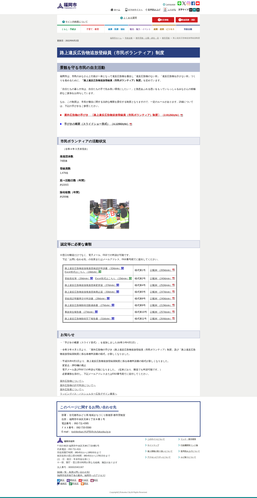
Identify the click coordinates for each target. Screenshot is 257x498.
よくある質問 (130, 18)
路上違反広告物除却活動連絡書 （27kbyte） (88, 305)
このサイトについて (156, 439)
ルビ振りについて (188, 457)
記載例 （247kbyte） (161, 292)
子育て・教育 (92, 29)
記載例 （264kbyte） (161, 318)
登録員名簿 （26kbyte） (77, 278)
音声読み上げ (154, 9)
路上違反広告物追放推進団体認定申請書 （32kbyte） (93, 268)
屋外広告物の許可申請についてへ (78, 385)
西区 (86, 483)
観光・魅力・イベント (140, 29)
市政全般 (188, 29)
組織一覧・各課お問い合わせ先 (73, 472)
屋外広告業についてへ (72, 389)
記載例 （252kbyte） (161, 285)
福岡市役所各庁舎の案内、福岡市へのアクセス (81, 475)
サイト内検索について (76, 21)
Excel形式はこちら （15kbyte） (112, 278)
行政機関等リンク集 (189, 445)
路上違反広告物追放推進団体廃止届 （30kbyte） (90, 292)
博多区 (73, 480)
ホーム (117, 9)
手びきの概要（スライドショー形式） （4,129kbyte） (97, 123)
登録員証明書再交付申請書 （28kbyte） (86, 298)
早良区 (75, 483)
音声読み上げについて (190, 451)
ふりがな (172, 9)
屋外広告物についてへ (72, 381)
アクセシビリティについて (159, 457)
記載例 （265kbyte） (161, 270)
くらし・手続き (69, 29)
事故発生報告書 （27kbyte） (80, 312)
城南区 (63, 483)
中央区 (85, 480)
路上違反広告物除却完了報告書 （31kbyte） (88, 318)
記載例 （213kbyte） (161, 305)
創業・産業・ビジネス (164, 29)
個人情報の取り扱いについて (160, 451)
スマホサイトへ (135, 9)
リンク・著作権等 (188, 439)
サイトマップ (153, 445)
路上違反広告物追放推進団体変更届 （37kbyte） (90, 285)
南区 (96, 480)
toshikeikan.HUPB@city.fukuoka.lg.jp (91, 431)
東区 (62, 480)
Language (170, 4)
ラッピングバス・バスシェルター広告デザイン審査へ (88, 394)
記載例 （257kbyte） (161, 312)
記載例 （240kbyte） (161, 278)
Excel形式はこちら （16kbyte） (82, 272)
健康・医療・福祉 (116, 29)
